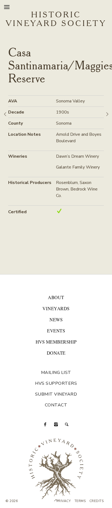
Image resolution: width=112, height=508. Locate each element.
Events (56, 331)
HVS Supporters (56, 383)
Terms (80, 501)
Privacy (64, 501)
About (56, 297)
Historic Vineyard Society (56, 19)
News (56, 319)
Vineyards (56, 308)
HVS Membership (56, 342)
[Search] (67, 424)
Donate (56, 353)
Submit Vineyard (56, 394)
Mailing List (56, 373)
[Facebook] (45, 424)
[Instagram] (56, 424)
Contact (56, 405)
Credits (96, 501)
